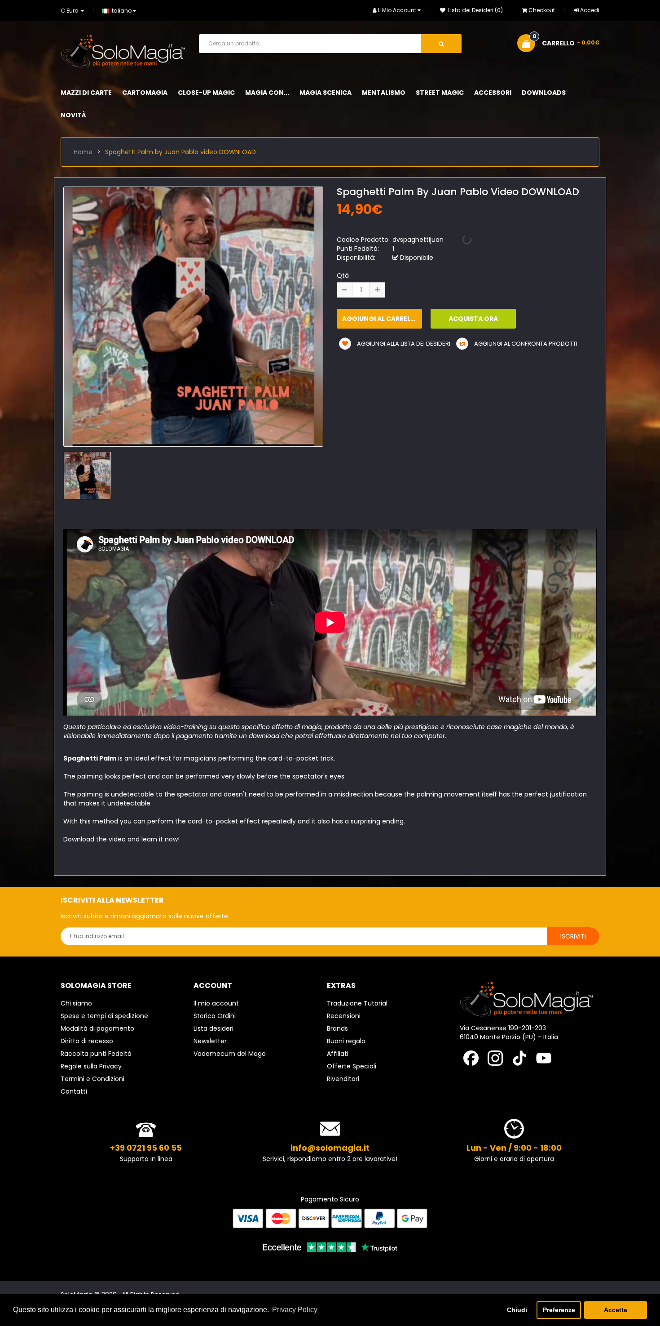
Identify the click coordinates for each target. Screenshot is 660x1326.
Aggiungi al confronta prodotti (525, 343)
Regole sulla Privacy (91, 1066)
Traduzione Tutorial (357, 1003)
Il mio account (216, 1003)
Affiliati (337, 1053)
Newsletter (210, 1041)
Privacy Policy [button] (294, 1309)
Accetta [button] (615, 1309)
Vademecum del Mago (230, 1053)
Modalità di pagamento (97, 1028)
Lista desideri (213, 1028)
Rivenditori (343, 1078)
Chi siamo (76, 1003)
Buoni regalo (346, 1041)
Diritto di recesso (87, 1041)
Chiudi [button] (517, 1309)
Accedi (589, 10)
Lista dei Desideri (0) (475, 10)
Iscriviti (573, 936)
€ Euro (71, 10)
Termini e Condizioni (92, 1078)
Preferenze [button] (559, 1309)
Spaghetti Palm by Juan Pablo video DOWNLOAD (180, 152)
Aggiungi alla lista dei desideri (403, 343)
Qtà (343, 275)
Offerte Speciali (351, 1066)
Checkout (541, 10)
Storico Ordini (215, 1015)
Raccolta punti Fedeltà (96, 1053)
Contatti (74, 1091)
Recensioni (344, 1015)
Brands (337, 1028)
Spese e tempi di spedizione (104, 1015)
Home (83, 152)
